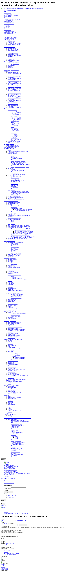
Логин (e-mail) (7, 488)
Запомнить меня (10, 494)
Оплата (6, 552)
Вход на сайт (8, 492)
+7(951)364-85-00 (5, 478)
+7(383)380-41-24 (10, 543)
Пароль (6, 490)
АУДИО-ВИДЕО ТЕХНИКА (10, 470)
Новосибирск (4, 480)
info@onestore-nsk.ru (9, 545)
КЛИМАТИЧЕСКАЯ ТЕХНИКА (11, 472)
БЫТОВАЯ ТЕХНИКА (9, 465)
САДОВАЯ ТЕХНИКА (9, 475)
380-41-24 (12, 478)
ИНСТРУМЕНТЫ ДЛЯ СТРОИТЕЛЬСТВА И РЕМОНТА (17, 473)
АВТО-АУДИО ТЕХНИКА (10, 471)
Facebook (3, 564)
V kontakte (3, 565)
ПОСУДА (6, 476)
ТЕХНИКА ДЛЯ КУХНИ (9, 467)
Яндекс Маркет (4, 569)
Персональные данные (10, 554)
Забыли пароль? (12, 495)
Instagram (3, 567)
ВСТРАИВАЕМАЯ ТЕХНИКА (11, 466)
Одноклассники (4, 568)
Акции (7, 464)
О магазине (7, 550)
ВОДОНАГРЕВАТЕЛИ (9, 468)
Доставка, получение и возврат (11, 553)
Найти (3, 503)
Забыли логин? (11, 497)
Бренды (7, 462)
